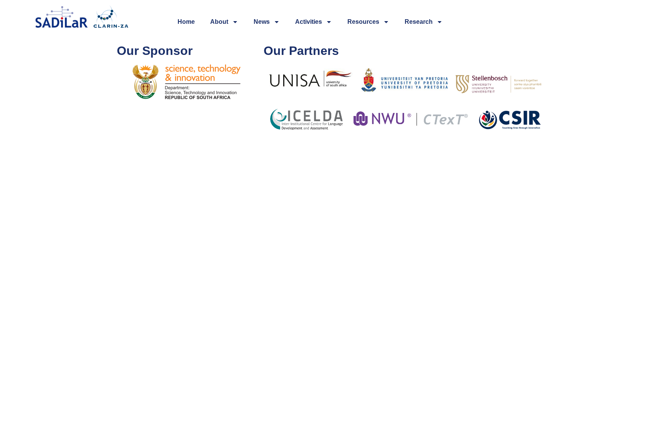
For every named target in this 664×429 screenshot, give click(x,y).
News (262, 21)
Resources (363, 21)
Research (419, 21)
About (219, 21)
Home (186, 21)
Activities (308, 21)
